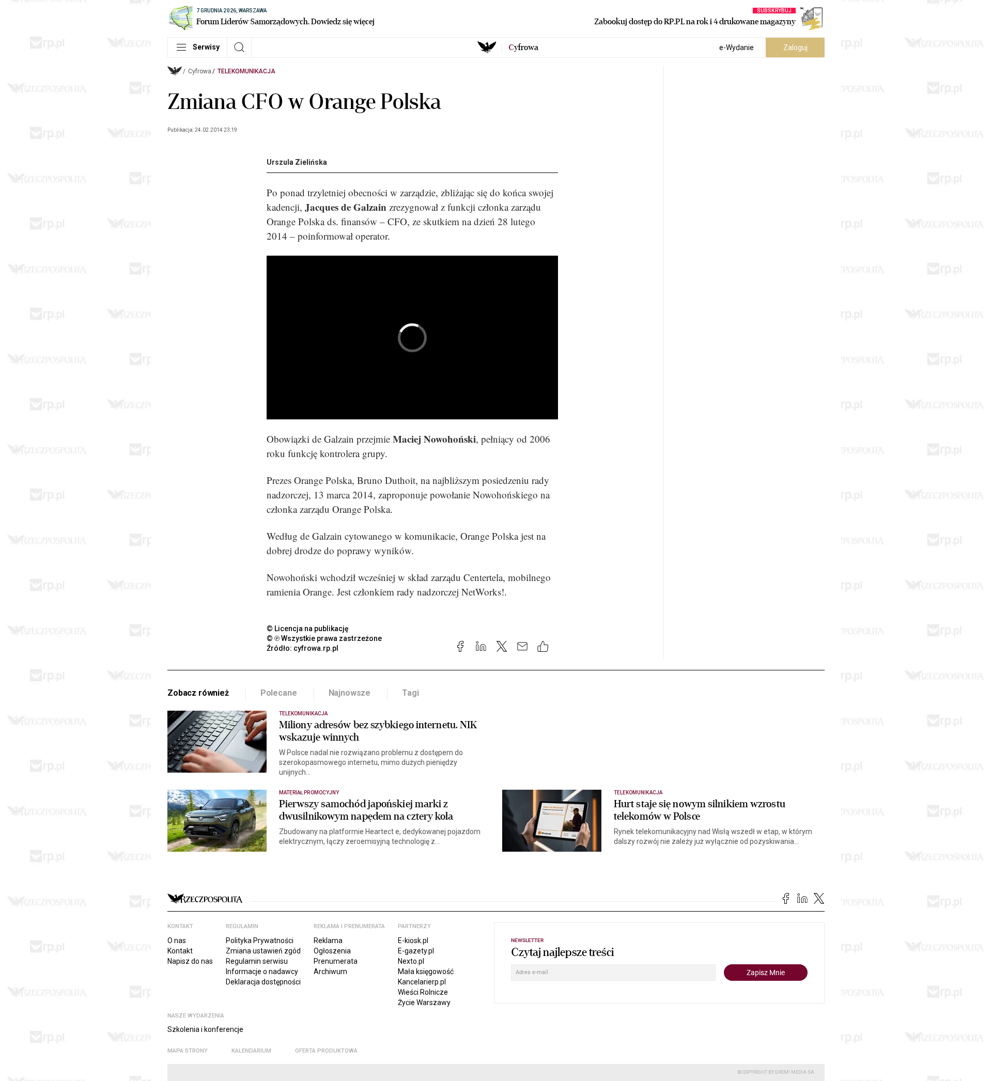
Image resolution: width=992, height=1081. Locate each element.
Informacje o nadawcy (262, 971)
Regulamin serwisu (257, 961)
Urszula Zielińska (297, 162)
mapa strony (187, 1050)
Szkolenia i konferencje (205, 1029)
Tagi (410, 693)
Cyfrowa (199, 71)
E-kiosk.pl (413, 940)
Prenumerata (336, 961)
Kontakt (180, 951)
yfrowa (523, 47)
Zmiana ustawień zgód (263, 951)
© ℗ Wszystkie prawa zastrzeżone (324, 638)
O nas (176, 940)
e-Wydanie (736, 47)
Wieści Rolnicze (423, 992)
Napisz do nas (190, 961)
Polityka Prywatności (259, 940)
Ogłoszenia (332, 951)
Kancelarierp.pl (422, 982)
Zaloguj (795, 47)
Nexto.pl (411, 961)
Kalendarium (251, 1050)
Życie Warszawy (424, 1002)
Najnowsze (350, 693)
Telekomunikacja (246, 71)
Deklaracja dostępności (263, 982)
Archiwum (330, 971)
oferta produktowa (326, 1050)
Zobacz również (198, 693)
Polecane (278, 693)
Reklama (328, 940)
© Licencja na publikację (308, 628)
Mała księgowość (426, 971)
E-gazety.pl (416, 951)
